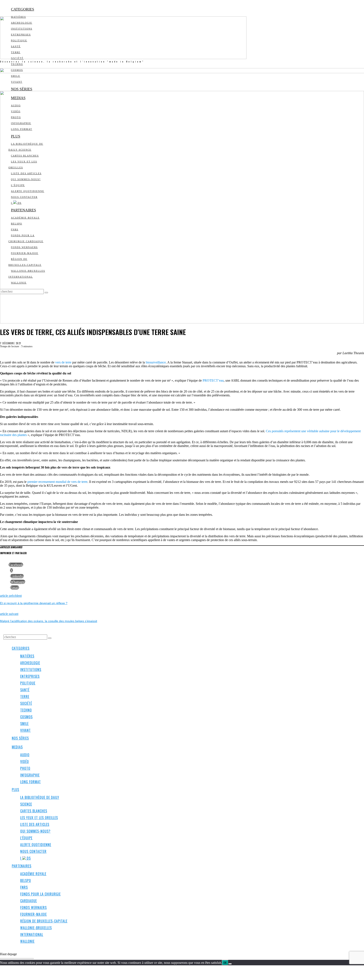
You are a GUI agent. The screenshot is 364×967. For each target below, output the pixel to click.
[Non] (230, 963)
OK (225, 962)
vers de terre (63, 362)
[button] (49, 638)
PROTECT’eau (213, 380)
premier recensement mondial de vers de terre (57, 482)
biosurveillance (156, 362)
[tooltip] (15, 565)
